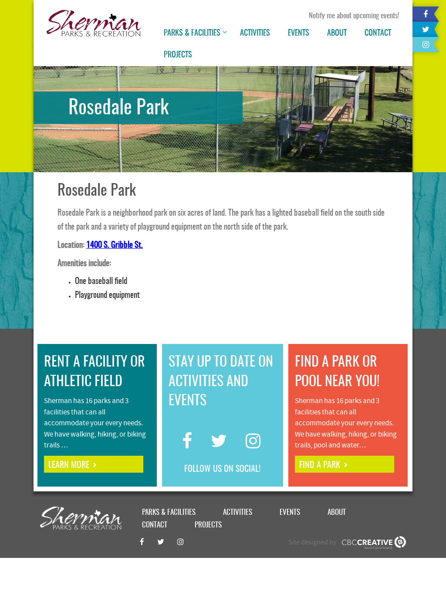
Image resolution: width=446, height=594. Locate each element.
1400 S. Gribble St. (114, 245)
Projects (178, 55)
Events (298, 33)
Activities (255, 33)
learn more (68, 465)
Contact (378, 33)
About (337, 33)
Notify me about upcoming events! (354, 16)
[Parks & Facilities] (225, 33)
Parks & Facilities (192, 33)
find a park (319, 465)
